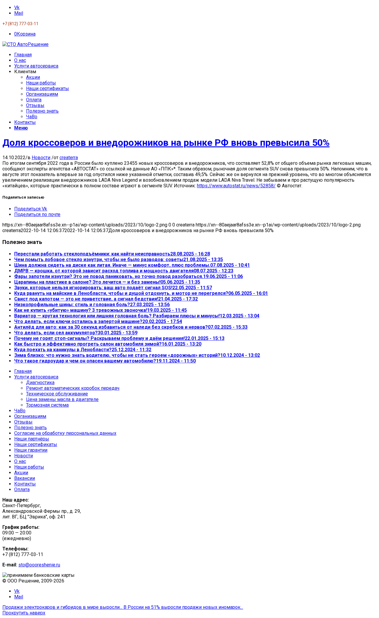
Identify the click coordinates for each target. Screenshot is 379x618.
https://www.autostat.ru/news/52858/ (236, 186)
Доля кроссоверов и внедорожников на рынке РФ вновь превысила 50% (166, 142)
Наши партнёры (31, 439)
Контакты (25, 484)
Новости (41, 157)
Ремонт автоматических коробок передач (72, 388)
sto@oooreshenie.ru (39, 565)
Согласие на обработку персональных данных (65, 433)
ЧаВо (19, 410)
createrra (69, 157)
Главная (23, 371)
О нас (20, 461)
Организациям (30, 416)
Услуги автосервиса (36, 377)
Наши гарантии (30, 450)
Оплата (22, 489)
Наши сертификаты (35, 444)
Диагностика (40, 382)
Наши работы (29, 467)
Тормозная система (47, 405)
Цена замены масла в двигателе (62, 399)
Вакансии (24, 478)
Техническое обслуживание (57, 394)
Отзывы (23, 422)
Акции (21, 472)
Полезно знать (30, 427)
